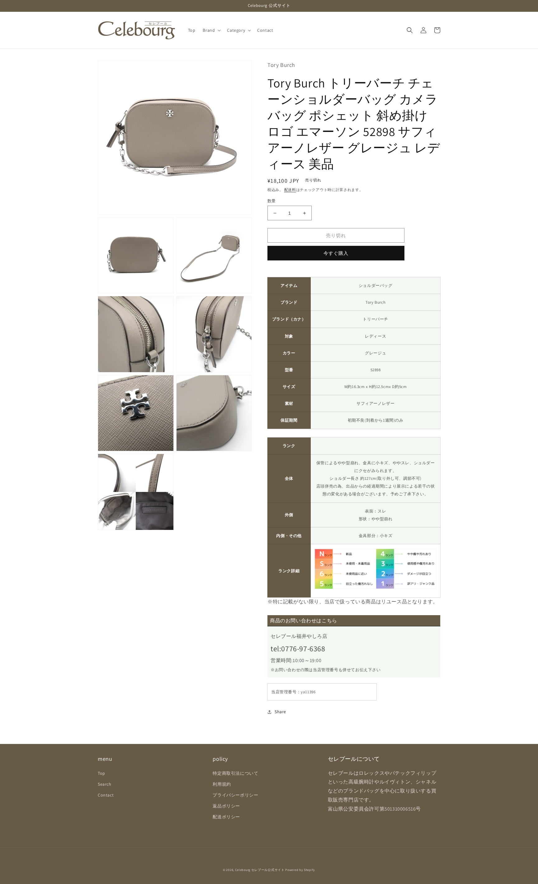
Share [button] (280, 711)
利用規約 (222, 784)
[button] (211, 30)
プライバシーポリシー (235, 795)
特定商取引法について (235, 773)
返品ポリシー (226, 806)
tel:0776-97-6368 (298, 648)
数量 (271, 200)
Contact (106, 795)
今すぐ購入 (335, 253)
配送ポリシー (226, 817)
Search (104, 784)
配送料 (290, 189)
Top (101, 773)
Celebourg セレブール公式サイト (260, 870)
